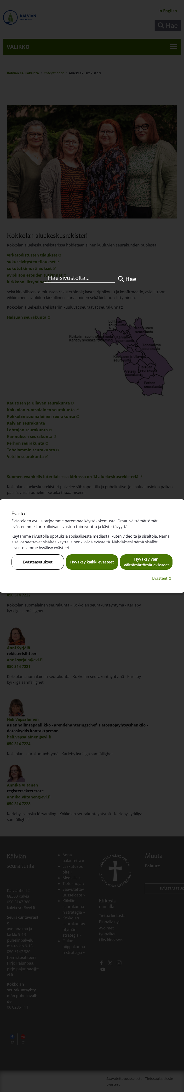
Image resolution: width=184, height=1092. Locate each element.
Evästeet (162, 578)
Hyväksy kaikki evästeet (92, 562)
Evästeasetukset (37, 562)
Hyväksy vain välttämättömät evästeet (146, 562)
